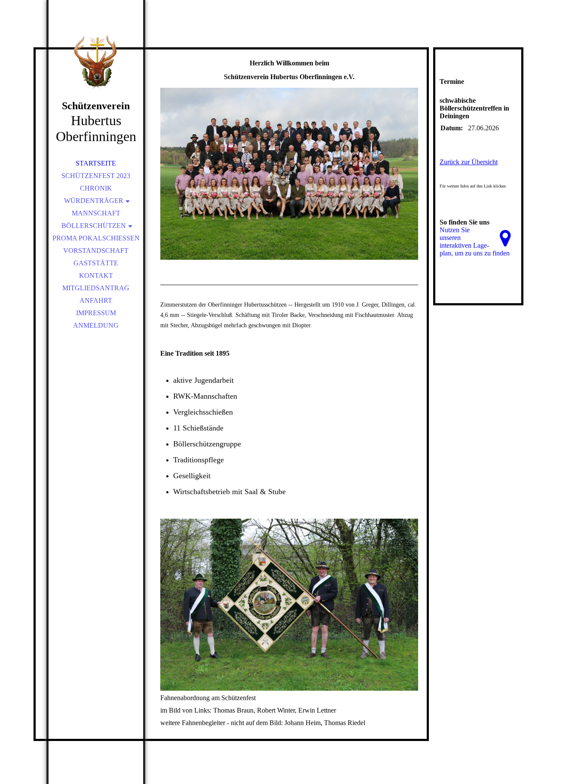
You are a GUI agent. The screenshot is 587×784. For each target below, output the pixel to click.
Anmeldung (96, 325)
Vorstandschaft (95, 250)
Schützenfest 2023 (95, 175)
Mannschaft (96, 213)
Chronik (96, 188)
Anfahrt (95, 300)
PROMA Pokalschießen (96, 238)
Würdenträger (93, 200)
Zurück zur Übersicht (469, 162)
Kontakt (96, 275)
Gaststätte (95, 263)
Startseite (96, 163)
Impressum (96, 313)
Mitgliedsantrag (95, 288)
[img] (96, 60)
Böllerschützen (93, 225)
